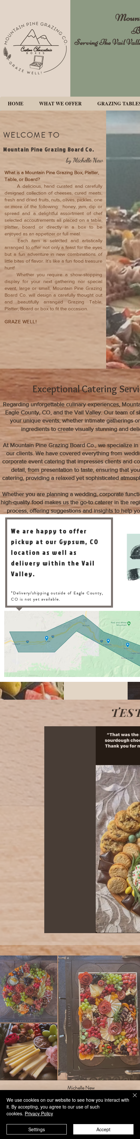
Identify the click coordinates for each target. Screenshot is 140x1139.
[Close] (131, 1099)
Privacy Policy (39, 1113)
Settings (36, 1129)
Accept (103, 1129)
